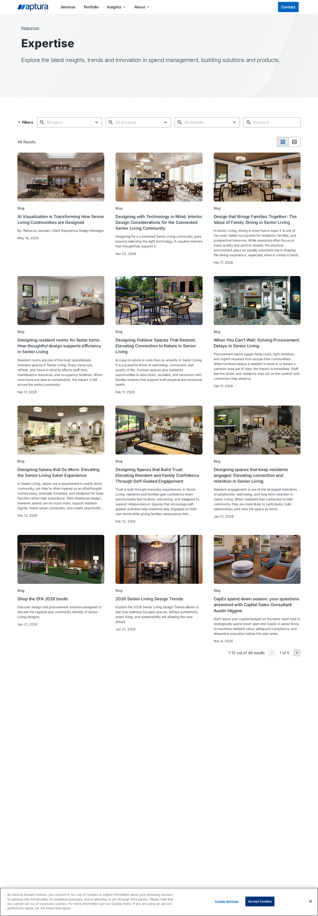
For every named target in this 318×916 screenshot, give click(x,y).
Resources (30, 28)
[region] (159, 902)
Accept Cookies (260, 901)
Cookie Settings (226, 901)
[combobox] (69, 122)
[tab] (283, 142)
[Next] (297, 652)
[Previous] (272, 652)
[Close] (310, 901)
